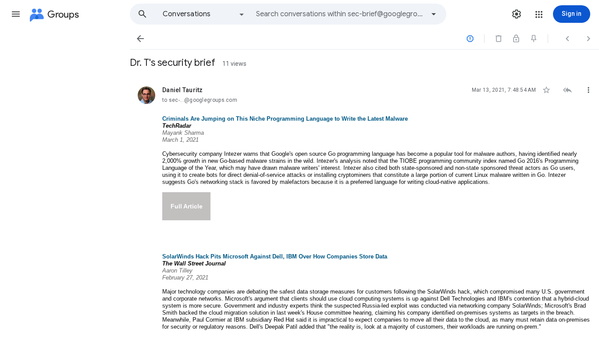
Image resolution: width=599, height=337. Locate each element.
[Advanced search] (433, 14)
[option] (204, 14)
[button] (15, 14)
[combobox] (340, 14)
